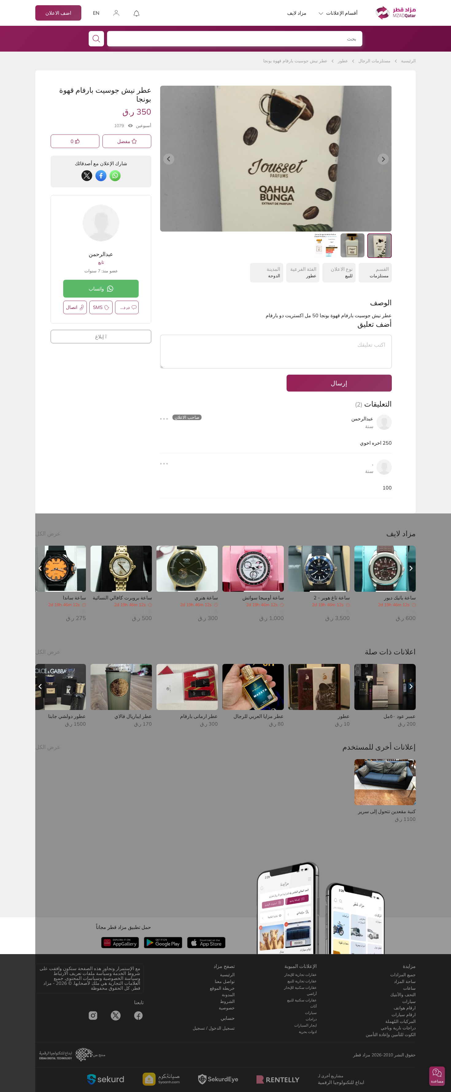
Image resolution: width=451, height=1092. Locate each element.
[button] (437, 1076)
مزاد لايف (296, 13)
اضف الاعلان (58, 13)
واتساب (96, 289)
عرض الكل (47, 533)
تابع (101, 262)
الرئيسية (408, 61)
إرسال (339, 383)
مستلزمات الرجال (374, 61)
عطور (343, 61)
